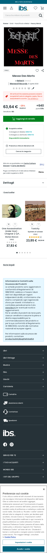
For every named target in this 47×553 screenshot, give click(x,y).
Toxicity (35, 228)
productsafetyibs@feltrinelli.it (19, 339)
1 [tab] (23, 64)
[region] (23, 519)
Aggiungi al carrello (25, 118)
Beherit (20, 80)
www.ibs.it (10, 307)
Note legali (8, 264)
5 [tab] (27, 252)
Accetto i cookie (23, 549)
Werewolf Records (18, 83)
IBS (12, 111)
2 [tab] (19, 252)
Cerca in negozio (23, 151)
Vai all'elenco (33, 98)
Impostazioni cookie (23, 542)
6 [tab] (30, 252)
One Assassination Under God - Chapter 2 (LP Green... (12, 231)
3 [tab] (22, 252)
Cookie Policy (10, 537)
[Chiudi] (44, 489)
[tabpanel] (23, 46)
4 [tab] (24, 252)
